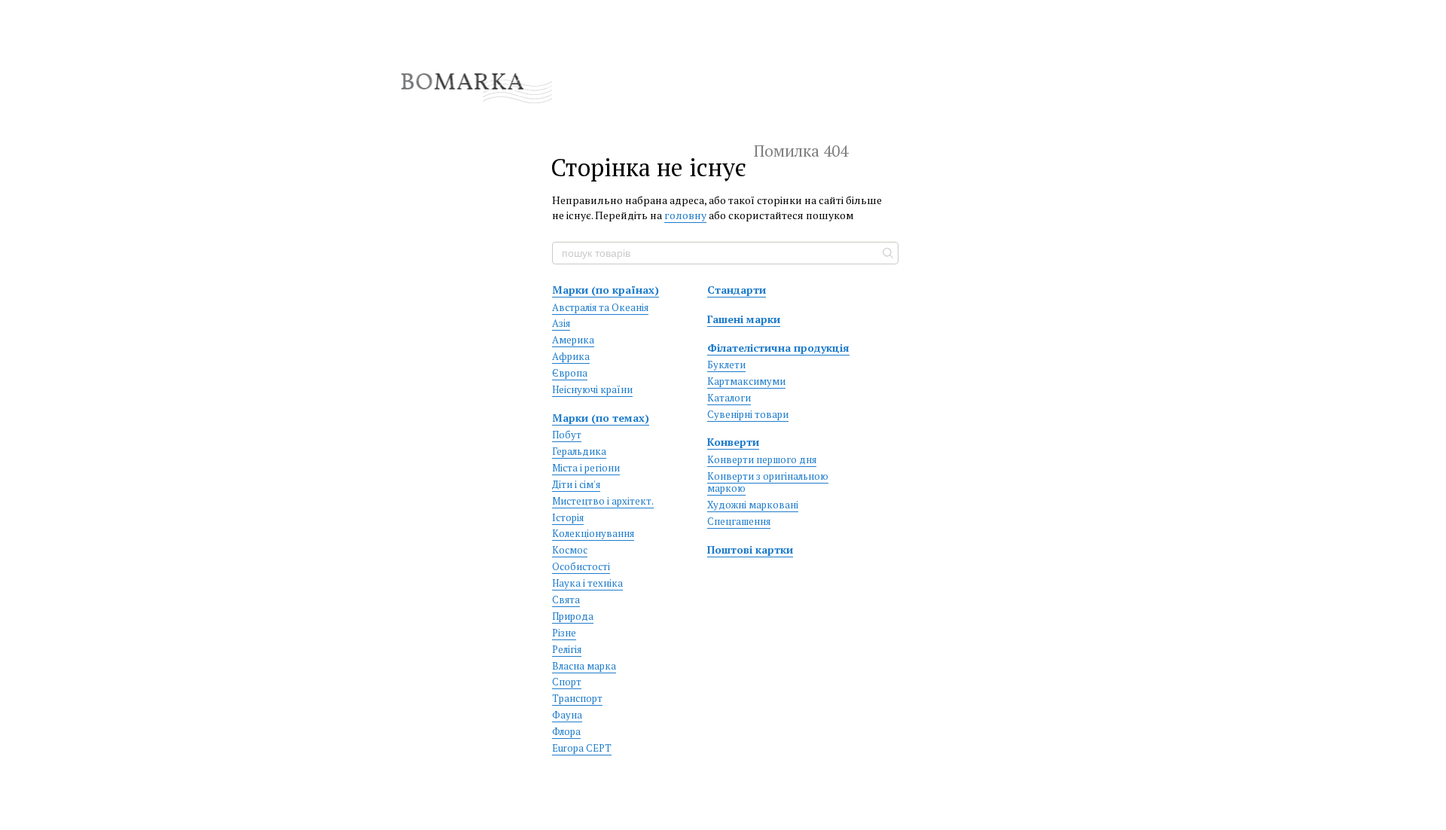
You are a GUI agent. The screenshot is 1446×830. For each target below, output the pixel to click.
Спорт (566, 681)
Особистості (581, 566)
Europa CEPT (582, 748)
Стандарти (736, 289)
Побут (566, 434)
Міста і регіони (586, 468)
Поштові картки (750, 549)
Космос (569, 550)
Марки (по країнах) (605, 289)
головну (685, 215)
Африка (571, 356)
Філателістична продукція (778, 347)
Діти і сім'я (576, 484)
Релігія (566, 649)
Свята (566, 599)
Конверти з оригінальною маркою (767, 482)
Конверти (733, 442)
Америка (573, 339)
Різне (564, 632)
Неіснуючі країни (592, 389)
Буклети (726, 364)
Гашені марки (743, 319)
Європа (569, 373)
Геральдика (579, 451)
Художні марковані (752, 504)
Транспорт (577, 698)
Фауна (567, 715)
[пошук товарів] (886, 253)
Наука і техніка (587, 583)
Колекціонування (593, 533)
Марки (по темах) (600, 417)
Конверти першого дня (761, 459)
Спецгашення (738, 521)
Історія (568, 517)
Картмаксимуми (746, 381)
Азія (561, 323)
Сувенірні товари (748, 414)
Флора (566, 731)
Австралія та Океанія (600, 307)
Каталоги (729, 397)
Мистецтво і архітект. (603, 501)
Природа (572, 616)
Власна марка (584, 666)
